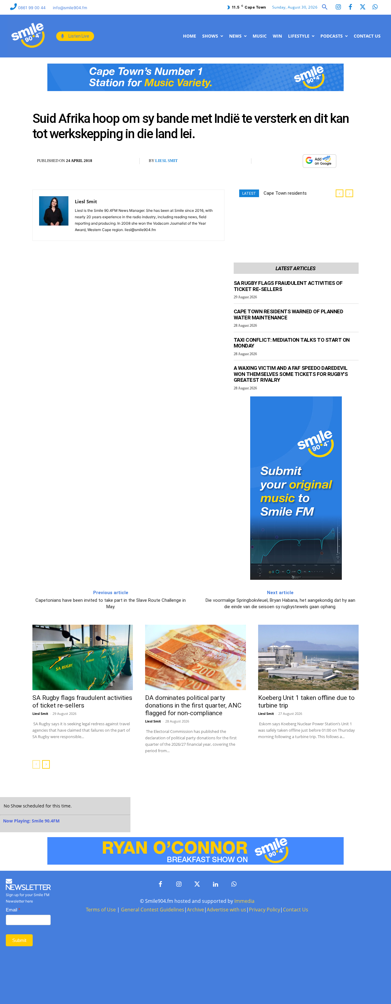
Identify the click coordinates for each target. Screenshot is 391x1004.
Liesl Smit (166, 160)
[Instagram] (338, 7)
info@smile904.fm (70, 7)
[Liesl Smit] (53, 215)
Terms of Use (101, 909)
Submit (19, 940)
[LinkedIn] (215, 884)
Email (13, 909)
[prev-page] (36, 764)
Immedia (244, 901)
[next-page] (46, 764)
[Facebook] (350, 7)
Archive (195, 909)
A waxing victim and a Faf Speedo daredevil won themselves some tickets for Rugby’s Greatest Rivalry (291, 374)
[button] (324, 7)
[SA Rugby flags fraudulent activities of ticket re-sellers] (82, 657)
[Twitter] (362, 7)
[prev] (339, 193)
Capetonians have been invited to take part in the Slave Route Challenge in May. (110, 603)
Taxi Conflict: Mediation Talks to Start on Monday (292, 343)
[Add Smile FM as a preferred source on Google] (319, 164)
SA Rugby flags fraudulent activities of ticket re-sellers (82, 701)
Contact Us (295, 909)
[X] (281, 161)
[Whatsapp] (375, 7)
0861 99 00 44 (32, 7)
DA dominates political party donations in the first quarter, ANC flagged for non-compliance (193, 705)
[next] (349, 193)
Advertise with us (226, 909)
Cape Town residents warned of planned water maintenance (288, 314)
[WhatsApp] (295, 161)
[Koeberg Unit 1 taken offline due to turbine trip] (308, 657)
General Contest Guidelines (152, 909)
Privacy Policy (264, 909)
